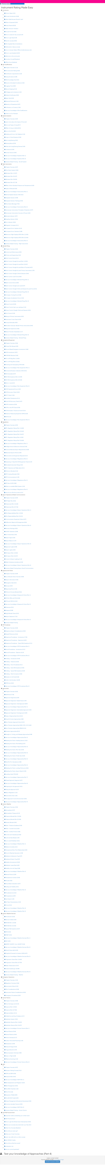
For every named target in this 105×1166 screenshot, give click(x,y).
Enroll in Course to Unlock (52, 1161)
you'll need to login (59, 1159)
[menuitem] (0, 2)
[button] (5, 4)
